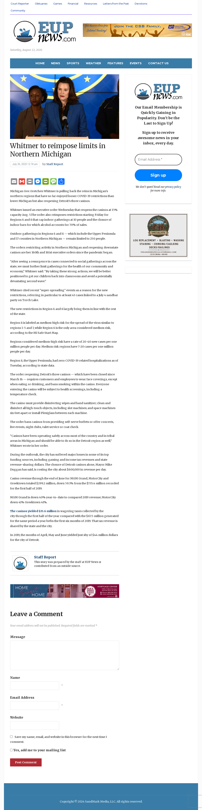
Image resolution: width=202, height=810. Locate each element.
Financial (73, 3)
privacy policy (173, 187)
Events (136, 63)
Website (16, 717)
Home (40, 63)
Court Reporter (20, 3)
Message (17, 637)
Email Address (22, 697)
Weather (93, 63)
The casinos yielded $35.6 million (33, 511)
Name (15, 678)
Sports (73, 63)
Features (115, 63)
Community (18, 10)
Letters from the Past (116, 3)
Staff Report (54, 164)
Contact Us (158, 63)
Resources (90, 3)
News (55, 63)
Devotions (141, 3)
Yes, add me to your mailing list (39, 750)
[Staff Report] (20, 563)
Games (57, 3)
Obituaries (41, 3)
